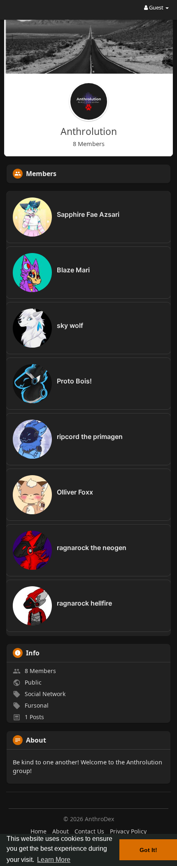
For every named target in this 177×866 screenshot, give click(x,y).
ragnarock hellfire (84, 603)
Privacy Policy (128, 831)
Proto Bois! (74, 381)
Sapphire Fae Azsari (88, 214)
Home (38, 831)
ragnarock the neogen (91, 547)
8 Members (40, 671)
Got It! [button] (148, 850)
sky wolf (70, 325)
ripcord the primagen (90, 436)
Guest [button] (156, 7)
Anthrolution (89, 131)
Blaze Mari (73, 270)
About (60, 831)
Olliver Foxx (75, 492)
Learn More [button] (53, 859)
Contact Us (89, 831)
